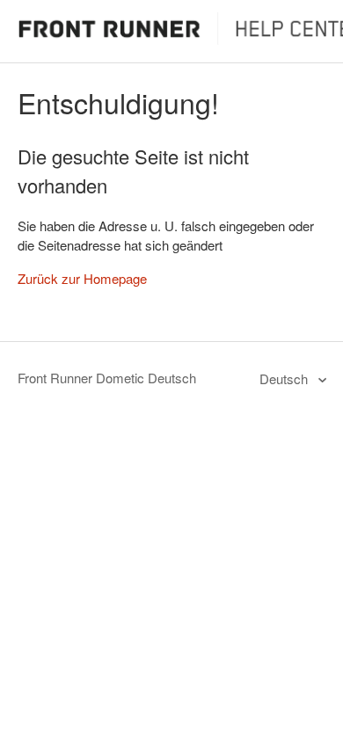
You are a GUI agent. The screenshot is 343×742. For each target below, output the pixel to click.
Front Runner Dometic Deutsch (107, 377)
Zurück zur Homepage (82, 278)
